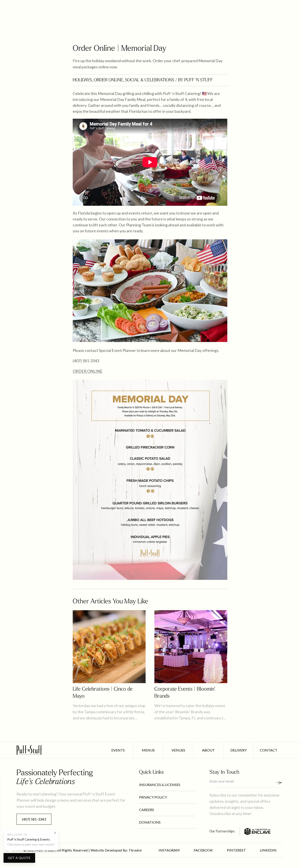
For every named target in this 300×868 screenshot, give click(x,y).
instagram (169, 850)
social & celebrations (149, 80)
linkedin (268, 850)
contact (268, 750)
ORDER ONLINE (87, 371)
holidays (82, 80)
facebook (203, 850)
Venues (178, 750)
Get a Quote (19, 858)
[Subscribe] (281, 782)
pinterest (236, 850)
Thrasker (135, 850)
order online (108, 80)
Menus (148, 750)
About (208, 750)
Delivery (238, 750)
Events (118, 750)
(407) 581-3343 (34, 819)
